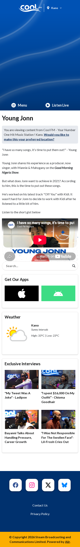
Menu (22, 105)
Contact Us (40, 505)
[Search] (73, 266)
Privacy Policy (40, 514)
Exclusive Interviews (22, 363)
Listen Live (60, 105)
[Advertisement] (40, 58)
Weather (13, 317)
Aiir (67, 541)
